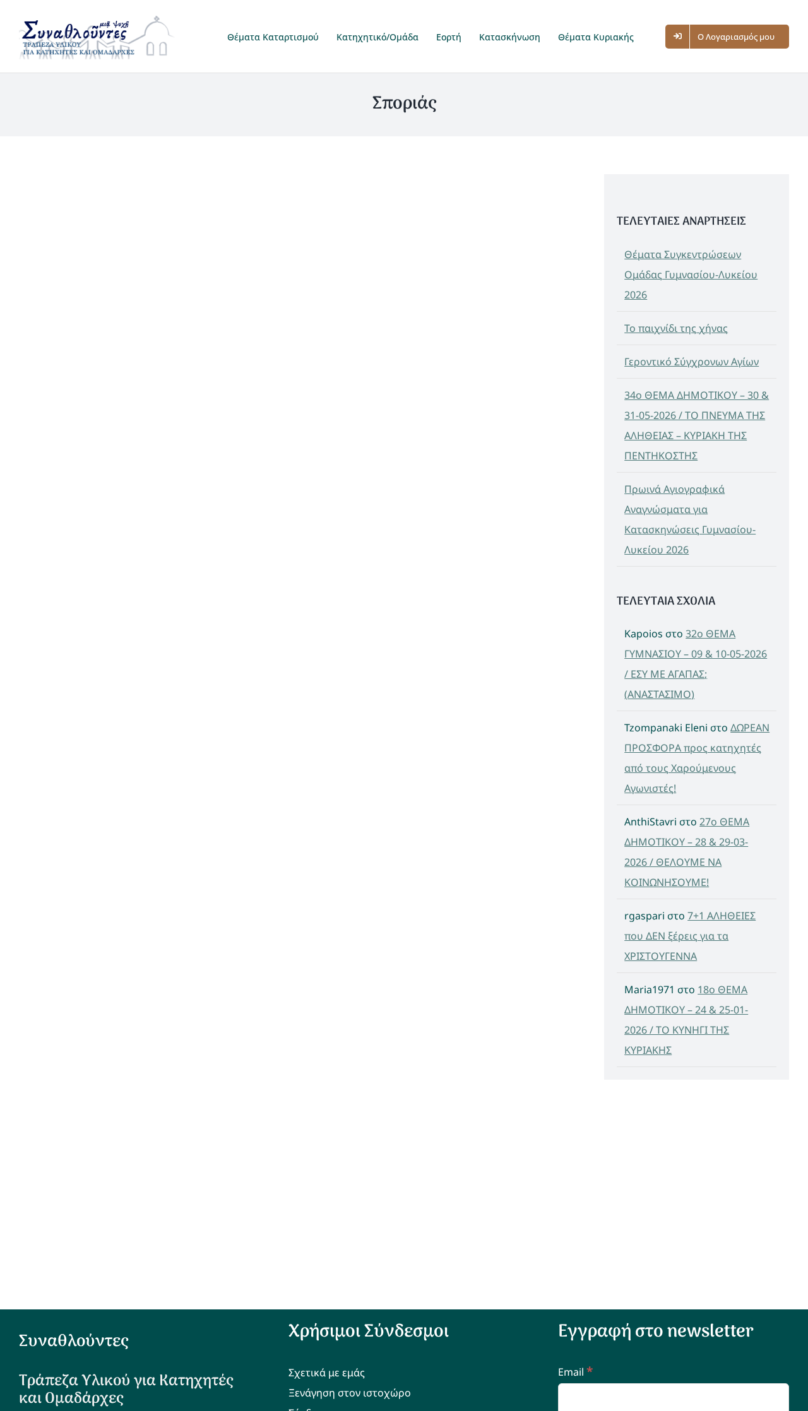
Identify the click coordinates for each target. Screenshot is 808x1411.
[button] (655, 36)
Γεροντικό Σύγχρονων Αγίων (691, 362)
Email (575, 1372)
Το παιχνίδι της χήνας (676, 328)
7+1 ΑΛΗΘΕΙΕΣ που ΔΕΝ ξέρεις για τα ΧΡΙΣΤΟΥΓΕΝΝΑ (690, 936)
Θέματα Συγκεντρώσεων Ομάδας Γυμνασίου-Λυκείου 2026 (691, 274)
